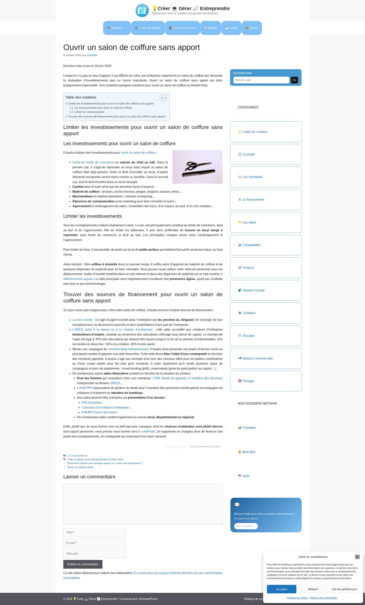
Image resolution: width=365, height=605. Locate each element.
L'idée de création (254, 132)
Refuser (313, 589)
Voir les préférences (344, 589)
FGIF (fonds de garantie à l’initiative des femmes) (188, 378)
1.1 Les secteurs (77, 455)
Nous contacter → (246, 526)
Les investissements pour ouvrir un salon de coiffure (103, 107)
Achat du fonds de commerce (93, 162)
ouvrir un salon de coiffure (138, 152)
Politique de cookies (297, 598)
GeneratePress (148, 598)
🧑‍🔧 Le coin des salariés (148, 27)
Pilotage (248, 381)
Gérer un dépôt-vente (80, 467)
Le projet (249, 154)
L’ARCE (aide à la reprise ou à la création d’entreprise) (112, 329)
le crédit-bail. (147, 431)
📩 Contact (231, 27)
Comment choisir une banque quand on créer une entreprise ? (105, 463)
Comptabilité (251, 245)
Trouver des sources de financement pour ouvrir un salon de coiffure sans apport (117, 116)
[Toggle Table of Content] (161, 98)
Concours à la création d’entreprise (105, 407)
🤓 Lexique (252, 27)
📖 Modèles (210, 27)
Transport (249, 427)
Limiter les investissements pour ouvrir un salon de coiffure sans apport (111, 103)
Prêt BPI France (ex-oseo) (99, 412)
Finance (248, 268)
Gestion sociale (254, 290)
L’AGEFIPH (85, 388)
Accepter (281, 589)
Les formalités (253, 177)
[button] (357, 557)
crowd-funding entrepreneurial (128, 349)
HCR (245, 476)
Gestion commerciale (258, 358)
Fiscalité (249, 336)
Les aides (249, 222)
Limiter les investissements (89, 112)
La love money (82, 319)
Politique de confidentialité (323, 598)
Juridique (249, 313)
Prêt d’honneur (92, 402)
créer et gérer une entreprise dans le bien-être (95, 459)
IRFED (115, 383)
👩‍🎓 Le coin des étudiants (182, 27)
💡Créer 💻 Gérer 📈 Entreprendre (191, 8)
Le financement (253, 199)
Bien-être (248, 452)
